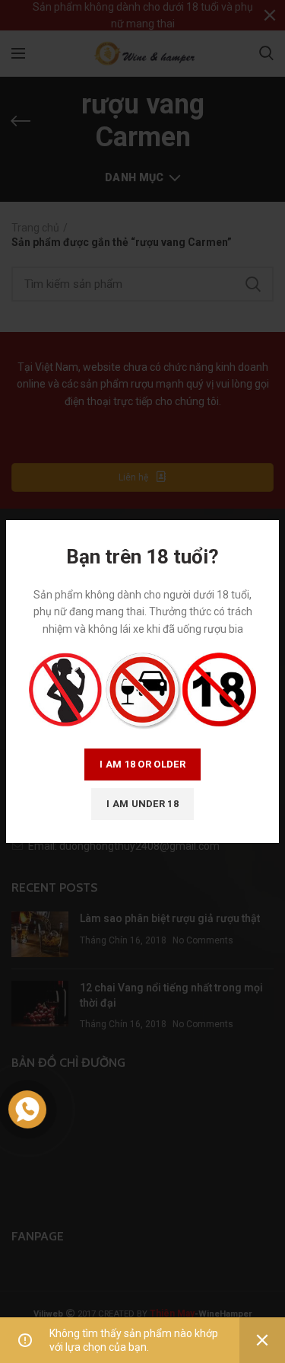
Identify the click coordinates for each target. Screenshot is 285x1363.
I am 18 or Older (142, 764)
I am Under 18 (142, 803)
